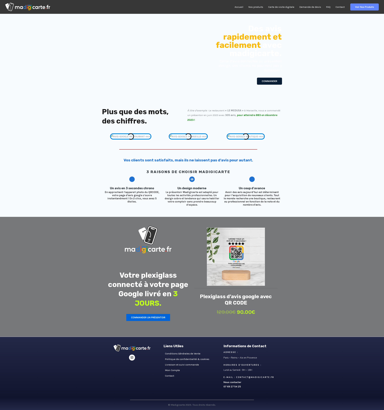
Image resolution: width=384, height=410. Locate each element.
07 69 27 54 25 (232, 386)
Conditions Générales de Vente (182, 353)
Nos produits (255, 6)
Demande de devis (310, 6)
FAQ (328, 6)
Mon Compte (172, 370)
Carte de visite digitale (281, 6)
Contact (340, 6)
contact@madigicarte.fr (255, 377)
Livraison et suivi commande (182, 364)
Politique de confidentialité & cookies (187, 359)
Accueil (239, 6)
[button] (105, 136)
